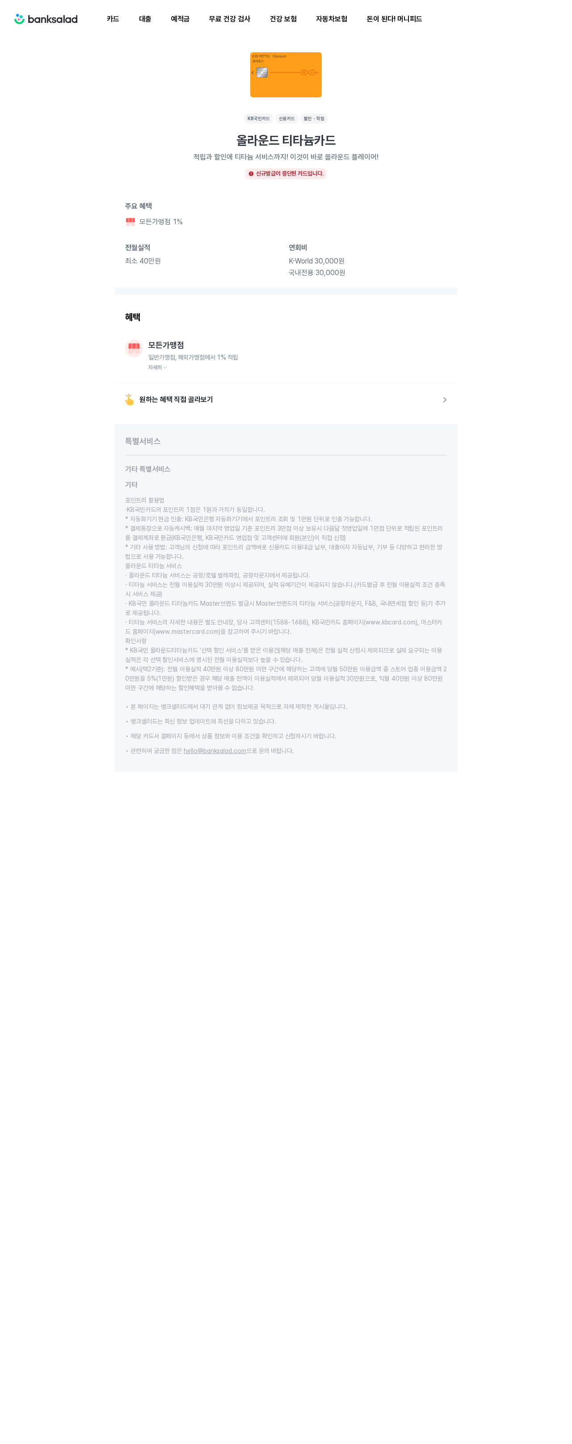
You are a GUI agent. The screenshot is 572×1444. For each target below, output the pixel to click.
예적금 (180, 19)
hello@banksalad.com (215, 750)
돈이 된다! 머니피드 (394, 19)
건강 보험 (283, 19)
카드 (113, 19)
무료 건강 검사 (229, 19)
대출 (145, 19)
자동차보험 (331, 19)
